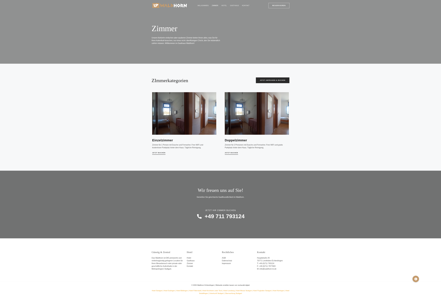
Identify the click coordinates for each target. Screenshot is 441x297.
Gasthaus (234, 5)
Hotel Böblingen (182, 291)
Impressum (226, 263)
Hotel (224, 5)
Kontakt (245, 5)
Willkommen (203, 5)
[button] (279, 5)
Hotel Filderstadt (195, 291)
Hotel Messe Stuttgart (244, 291)
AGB (224, 258)
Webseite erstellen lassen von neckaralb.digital (233, 285)
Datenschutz (227, 261)
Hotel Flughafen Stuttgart (262, 291)
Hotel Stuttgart (157, 291)
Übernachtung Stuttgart (233, 293)
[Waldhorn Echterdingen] (170, 5)
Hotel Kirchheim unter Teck (212, 291)
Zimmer (215, 5)
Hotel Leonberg (229, 291)
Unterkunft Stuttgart (216, 293)
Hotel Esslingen (169, 291)
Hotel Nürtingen (278, 291)
